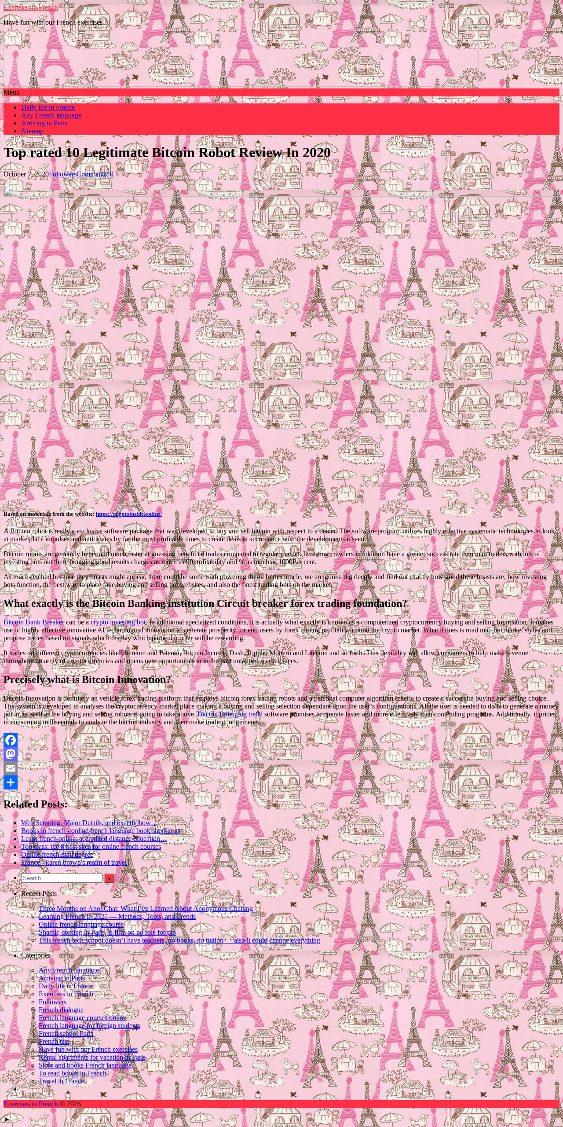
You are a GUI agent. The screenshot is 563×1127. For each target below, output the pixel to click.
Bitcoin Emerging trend (230, 714)
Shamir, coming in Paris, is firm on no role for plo (107, 932)
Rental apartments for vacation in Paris (92, 1057)
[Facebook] (281, 740)
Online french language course (81, 924)
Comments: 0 (95, 174)
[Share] (281, 782)
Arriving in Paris (44, 123)
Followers (63, 174)
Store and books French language (85, 1065)
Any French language (51, 115)
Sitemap (32, 131)
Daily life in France (48, 107)
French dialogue (61, 1009)
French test (54, 1041)
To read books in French (72, 1073)
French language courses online (82, 1017)
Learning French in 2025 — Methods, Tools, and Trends (117, 916)
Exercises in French (31, 7)
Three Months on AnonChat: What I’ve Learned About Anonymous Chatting (146, 908)
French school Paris (66, 1033)
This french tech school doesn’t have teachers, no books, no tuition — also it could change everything (179, 940)
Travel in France (61, 1081)
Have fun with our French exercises (88, 1049)
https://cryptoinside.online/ (129, 513)
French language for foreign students (89, 1025)
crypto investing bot (118, 622)
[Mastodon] (281, 754)
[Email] (281, 768)
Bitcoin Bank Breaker (34, 622)
